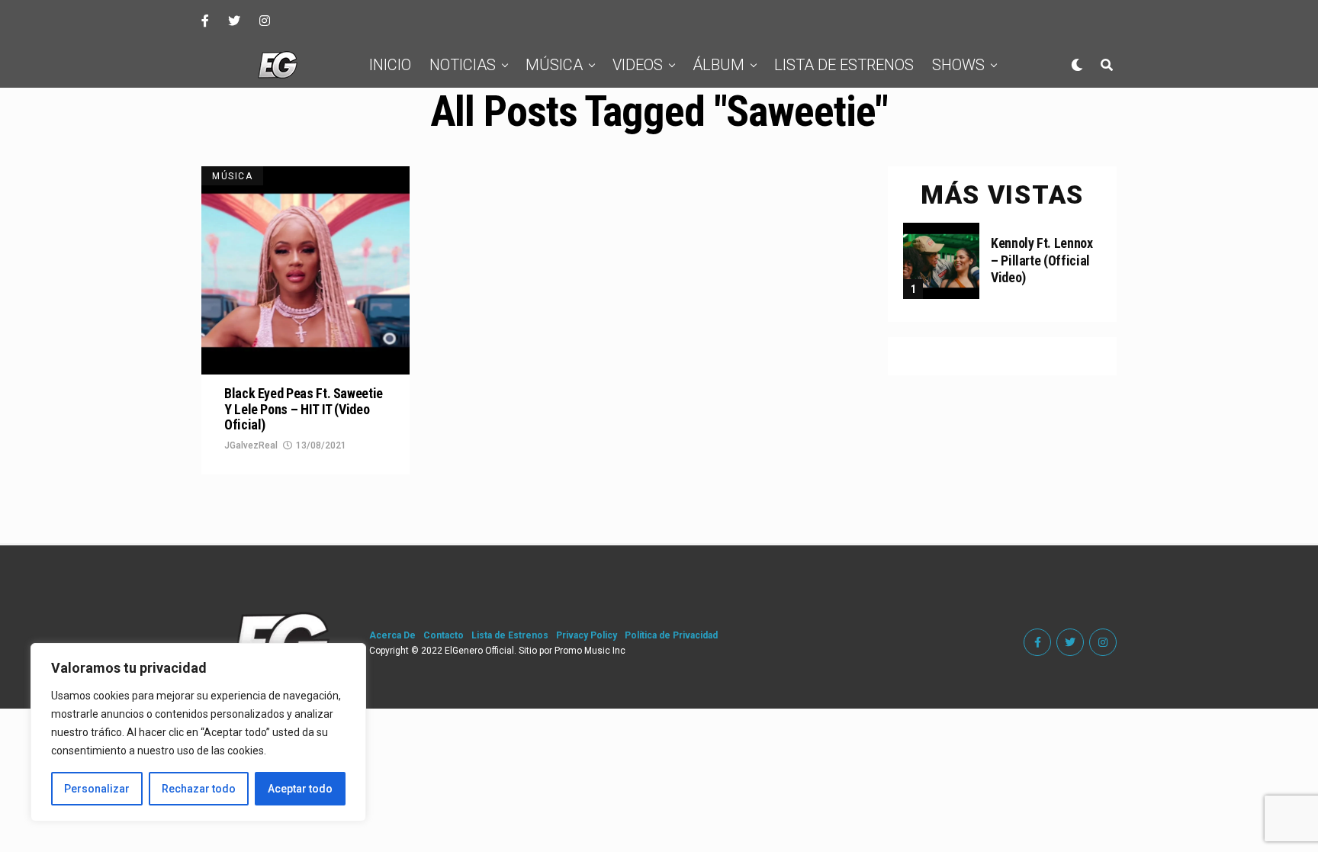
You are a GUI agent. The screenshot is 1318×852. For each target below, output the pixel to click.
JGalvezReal (251, 445)
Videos (637, 65)
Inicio (390, 65)
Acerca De (392, 635)
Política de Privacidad (671, 635)
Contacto (443, 635)
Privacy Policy (586, 635)
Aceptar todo (300, 789)
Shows (958, 65)
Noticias (462, 65)
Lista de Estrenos (844, 65)
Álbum (718, 65)
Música (554, 65)
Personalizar (97, 789)
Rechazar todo (199, 789)
